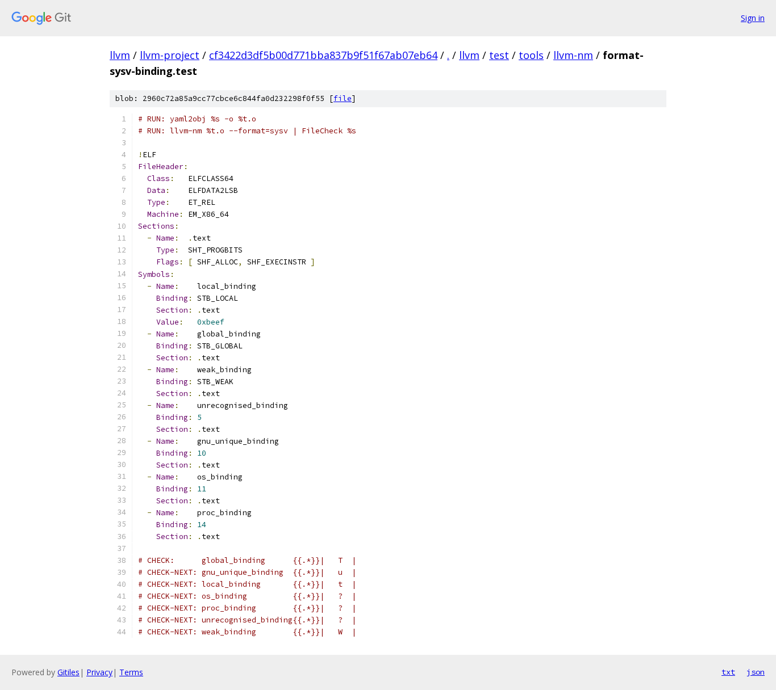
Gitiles (68, 672)
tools (531, 55)
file (342, 98)
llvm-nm (573, 55)
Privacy (99, 672)
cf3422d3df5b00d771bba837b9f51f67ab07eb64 (323, 55)
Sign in (753, 17)
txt (728, 672)
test (499, 55)
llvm (120, 55)
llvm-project (169, 55)
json (755, 672)
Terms (131, 672)
